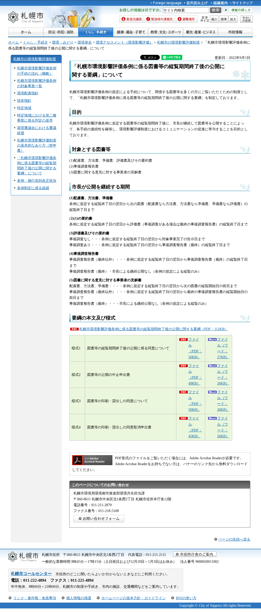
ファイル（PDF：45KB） (195, 427)
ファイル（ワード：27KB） (223, 348)
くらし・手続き (35, 42)
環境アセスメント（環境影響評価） (124, 42)
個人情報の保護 (78, 598)
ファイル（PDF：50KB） (195, 401)
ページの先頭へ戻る (234, 539)
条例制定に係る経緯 (33, 188)
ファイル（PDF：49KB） (195, 374)
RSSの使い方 (186, 598)
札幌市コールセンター (31, 573)
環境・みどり (62, 42)
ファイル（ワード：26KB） (223, 374)
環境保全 (84, 42)
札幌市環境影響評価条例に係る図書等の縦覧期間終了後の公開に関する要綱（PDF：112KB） (153, 329)
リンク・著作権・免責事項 (34, 598)
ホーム (13, 42)
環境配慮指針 (27, 93)
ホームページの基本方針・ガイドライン (133, 598)
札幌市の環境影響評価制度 (178, 42)
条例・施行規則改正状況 (36, 180)
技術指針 (24, 100)
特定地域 (24, 108)
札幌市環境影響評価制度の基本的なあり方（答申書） (36, 145)
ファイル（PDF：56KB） (195, 348)
